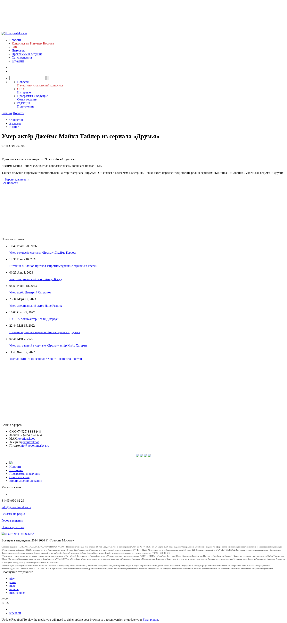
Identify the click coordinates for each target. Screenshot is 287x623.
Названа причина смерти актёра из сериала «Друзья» (44, 332)
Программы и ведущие (27, 54)
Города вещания (12, 520)
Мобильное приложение (25, 480)
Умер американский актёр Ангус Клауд (35, 279)
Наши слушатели (13, 527)
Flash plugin (150, 619)
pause (12, 582)
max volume (17, 592)
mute (12, 585)
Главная (7, 113)
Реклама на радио (13, 513)
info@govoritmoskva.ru (34, 445)
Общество (16, 119)
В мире (14, 126)
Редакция (18, 61)
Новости (15, 40)
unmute (14, 589)
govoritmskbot (26, 438)
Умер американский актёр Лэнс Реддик (35, 305)
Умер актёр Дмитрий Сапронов (30, 292)
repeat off (15, 613)
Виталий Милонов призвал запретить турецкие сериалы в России (53, 266)
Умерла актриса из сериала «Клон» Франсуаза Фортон (45, 358)
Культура (15, 123)
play (12, 578)
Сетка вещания (22, 57)
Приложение (25, 106)
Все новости (10, 183)
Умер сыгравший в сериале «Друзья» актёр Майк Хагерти (48, 345)
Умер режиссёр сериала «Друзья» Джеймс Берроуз (42, 252)
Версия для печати (17, 179)
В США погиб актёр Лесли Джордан (34, 319)
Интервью (18, 50)
